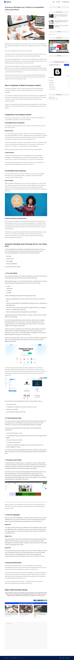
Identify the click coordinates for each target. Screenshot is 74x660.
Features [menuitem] (58, 1)
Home (60, 657)
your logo (27, 155)
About (63, 657)
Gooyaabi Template (20, 657)
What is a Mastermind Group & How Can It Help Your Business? (25, 614)
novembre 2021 (59, 89)
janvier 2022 (59, 84)
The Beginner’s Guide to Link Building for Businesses (61, 26)
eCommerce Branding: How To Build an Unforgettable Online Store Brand (11, 614)
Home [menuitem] (53, 1)
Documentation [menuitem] (65, 1)
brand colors (20, 463)
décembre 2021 (59, 87)
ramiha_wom (51, 97)
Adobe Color (38, 475)
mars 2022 (59, 80)
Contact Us (68, 657)
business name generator (19, 449)
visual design (10, 253)
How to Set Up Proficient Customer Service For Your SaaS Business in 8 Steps (40, 614)
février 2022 (59, 82)
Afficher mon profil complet (53, 98)
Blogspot (9, 657)
